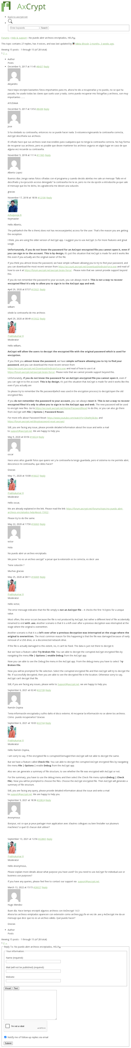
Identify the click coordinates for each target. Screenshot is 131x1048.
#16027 (35, 475)
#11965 (40, 155)
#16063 (35, 524)
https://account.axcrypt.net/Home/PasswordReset (61, 408)
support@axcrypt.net (21, 431)
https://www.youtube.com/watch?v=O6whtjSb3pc (72, 417)
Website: (10, 976)
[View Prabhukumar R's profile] (12, 332)
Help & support (19, 37)
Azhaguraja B (15, 214)
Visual (8, 988)
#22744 (41, 723)
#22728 (41, 690)
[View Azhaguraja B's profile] (13, 211)
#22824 (41, 800)
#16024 (34, 436)
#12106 (42, 197)
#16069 (35, 576)
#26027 (37, 887)
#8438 (39, 108)
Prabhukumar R (16, 336)
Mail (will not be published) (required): (25, 967)
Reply (46, 66)
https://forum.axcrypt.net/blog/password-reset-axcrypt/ (36, 421)
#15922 (35, 318)
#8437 (39, 66)
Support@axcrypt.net (68, 684)
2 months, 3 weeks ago (102, 43)
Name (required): (14, 957)
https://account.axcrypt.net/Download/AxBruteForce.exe (87, 266)
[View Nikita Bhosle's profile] (73, 43)
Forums (5, 37)
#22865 (42, 838)
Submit (8, 1043)
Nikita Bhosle (82, 43)
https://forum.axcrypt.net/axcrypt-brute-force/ (48, 270)
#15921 (35, 289)
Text (16, 988)
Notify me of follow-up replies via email (28, 1037)
